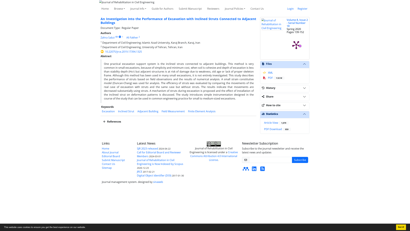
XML (270, 72)
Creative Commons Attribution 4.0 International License (214, 156)
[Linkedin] (254, 169)
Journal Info (137, 8)
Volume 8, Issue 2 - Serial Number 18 (297, 23)
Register (303, 8)
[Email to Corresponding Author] (116, 36)
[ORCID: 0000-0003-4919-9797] (119, 36)
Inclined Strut (126, 111)
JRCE (139, 171)
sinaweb (158, 182)
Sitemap (107, 168)
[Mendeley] (246, 169)
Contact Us (257, 8)
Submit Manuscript (190, 8)
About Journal (110, 152)
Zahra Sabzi (108, 37)
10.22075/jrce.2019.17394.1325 (123, 51)
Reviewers (213, 8)
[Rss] (262, 169)
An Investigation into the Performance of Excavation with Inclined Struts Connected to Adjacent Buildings (178, 21)
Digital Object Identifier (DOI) (154, 175)
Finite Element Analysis (202, 111)
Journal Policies (234, 8)
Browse (118, 8)
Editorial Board (111, 156)
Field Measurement (173, 111)
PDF (274, 78)
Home (105, 8)
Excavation (108, 111)
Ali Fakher (132, 37)
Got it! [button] (401, 227)
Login (290, 8)
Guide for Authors (162, 8)
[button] (86, 227)
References (114, 121)
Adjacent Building (147, 111)
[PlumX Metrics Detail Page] (296, 44)
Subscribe (300, 160)
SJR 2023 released (147, 148)
